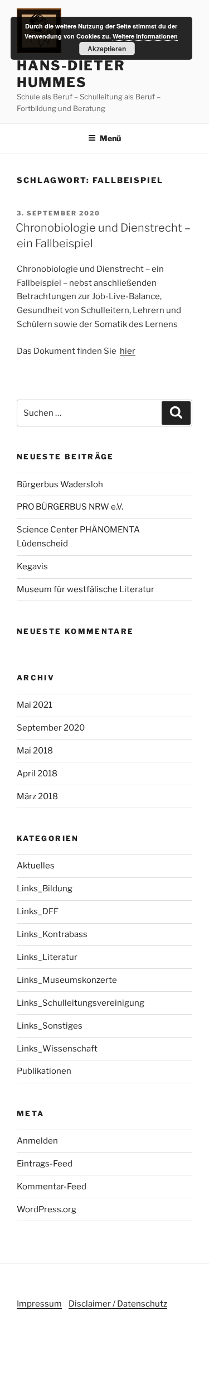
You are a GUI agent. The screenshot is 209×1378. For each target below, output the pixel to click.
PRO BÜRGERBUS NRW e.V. (70, 507)
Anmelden (37, 1141)
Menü (110, 138)
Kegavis (32, 566)
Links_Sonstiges (49, 1026)
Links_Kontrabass (52, 934)
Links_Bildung (44, 889)
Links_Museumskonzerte (67, 980)
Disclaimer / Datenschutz (118, 1304)
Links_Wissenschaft (57, 1049)
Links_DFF (38, 911)
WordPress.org (46, 1209)
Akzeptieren (107, 49)
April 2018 (37, 774)
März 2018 (37, 796)
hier (127, 351)
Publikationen (44, 1071)
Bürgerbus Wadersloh (60, 484)
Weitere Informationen (145, 36)
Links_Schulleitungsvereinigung (80, 1003)
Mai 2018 (35, 751)
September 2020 (51, 728)
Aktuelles (36, 866)
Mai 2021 (34, 705)
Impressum (39, 1304)
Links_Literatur (47, 957)
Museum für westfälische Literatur (85, 589)
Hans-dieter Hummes (71, 73)
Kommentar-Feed (51, 1187)
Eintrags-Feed (44, 1164)
